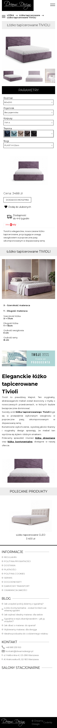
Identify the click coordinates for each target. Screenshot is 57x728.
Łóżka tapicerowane (29, 15)
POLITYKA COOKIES (14, 573)
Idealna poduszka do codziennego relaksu (26, 633)
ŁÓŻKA (10, 15)
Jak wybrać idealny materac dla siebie (23, 614)
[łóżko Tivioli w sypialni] (12, 76)
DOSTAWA (9, 565)
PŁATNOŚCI (10, 569)
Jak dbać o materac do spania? (20, 625)
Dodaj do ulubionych (19, 206)
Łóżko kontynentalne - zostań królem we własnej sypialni (25, 609)
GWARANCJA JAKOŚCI (15, 590)
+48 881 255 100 (13, 647)
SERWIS (8, 577)
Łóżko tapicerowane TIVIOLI (21, 18)
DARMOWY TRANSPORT (16, 586)
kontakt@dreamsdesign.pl (19, 651)
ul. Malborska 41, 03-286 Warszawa (21, 655)
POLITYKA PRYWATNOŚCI (17, 561)
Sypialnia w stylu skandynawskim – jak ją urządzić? (24, 619)
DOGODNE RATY (13, 582)
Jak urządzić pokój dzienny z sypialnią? (24, 603)
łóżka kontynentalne (20, 441)
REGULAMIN (10, 557)
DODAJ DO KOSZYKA (17, 200)
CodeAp (47, 722)
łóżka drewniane (45, 438)
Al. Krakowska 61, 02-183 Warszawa (21, 659)
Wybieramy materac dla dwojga (20, 629)
